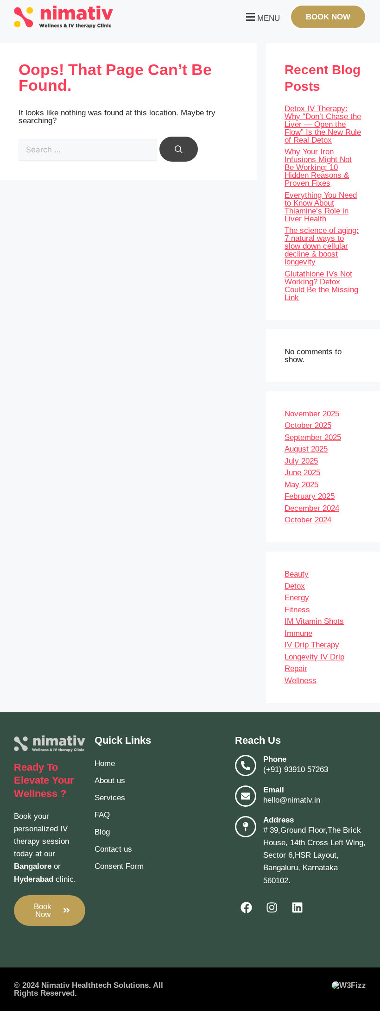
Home (105, 763)
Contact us (113, 849)
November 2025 (312, 413)
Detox (295, 586)
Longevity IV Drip (314, 657)
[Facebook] (246, 907)
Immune (298, 633)
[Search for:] (89, 149)
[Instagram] (272, 907)
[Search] (178, 149)
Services (110, 797)
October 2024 (308, 519)
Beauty (297, 574)
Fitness (297, 609)
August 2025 (306, 449)
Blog (102, 832)
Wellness (301, 680)
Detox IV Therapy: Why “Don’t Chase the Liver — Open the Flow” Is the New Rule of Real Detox (323, 124)
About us (110, 780)
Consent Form (119, 866)
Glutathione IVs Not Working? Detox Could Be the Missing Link (321, 286)
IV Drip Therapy (312, 645)
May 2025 (301, 484)
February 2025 (310, 496)
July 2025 (301, 461)
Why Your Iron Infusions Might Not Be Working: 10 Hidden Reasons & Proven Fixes (318, 167)
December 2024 (312, 508)
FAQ (102, 814)
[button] (261, 16)
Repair (296, 668)
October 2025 (308, 425)
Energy (297, 597)
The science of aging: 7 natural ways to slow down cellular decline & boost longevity (322, 246)
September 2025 (313, 437)
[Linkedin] (297, 907)
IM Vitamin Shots (314, 621)
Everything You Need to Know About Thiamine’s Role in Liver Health (321, 207)
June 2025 (302, 472)
